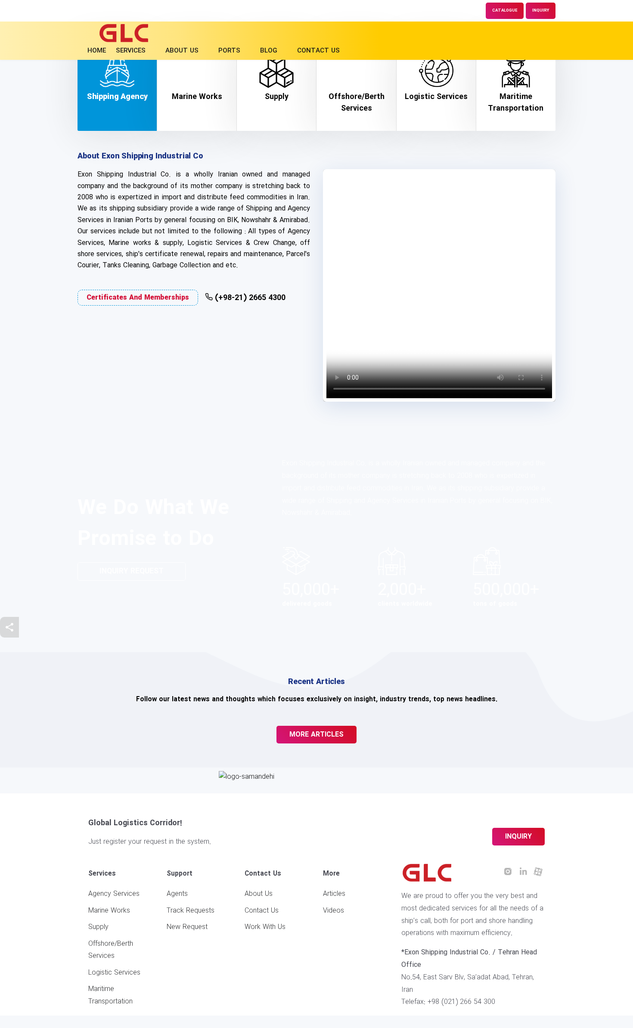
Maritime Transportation (110, 995)
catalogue (504, 10)
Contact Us (262, 910)
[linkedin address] (523, 872)
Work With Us (265, 927)
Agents (177, 894)
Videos (333, 910)
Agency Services (114, 894)
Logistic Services (114, 972)
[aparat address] (538, 872)
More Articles (316, 734)
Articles (334, 894)
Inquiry (540, 10)
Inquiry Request (131, 571)
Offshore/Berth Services (110, 950)
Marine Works (109, 910)
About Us (259, 894)
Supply (98, 927)
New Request (187, 927)
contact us (318, 51)
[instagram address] (508, 872)
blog (268, 51)
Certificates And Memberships (138, 297)
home (96, 51)
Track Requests (190, 910)
